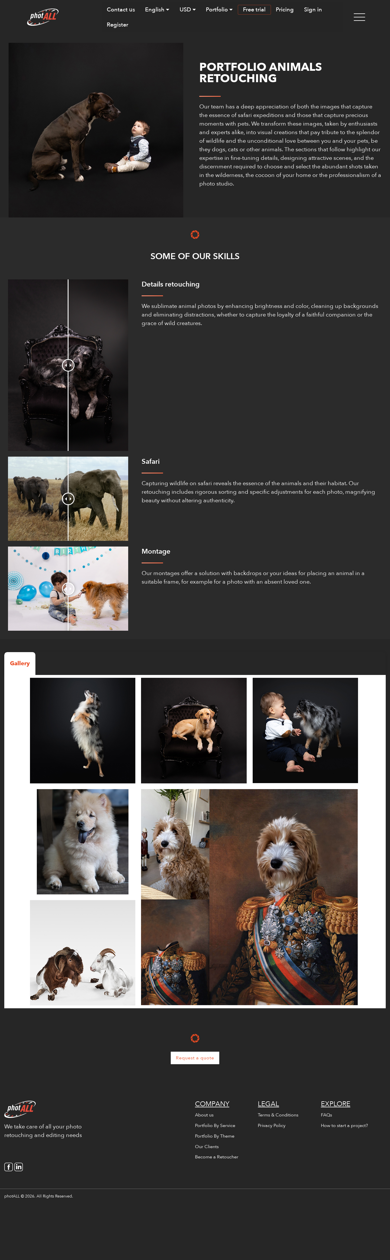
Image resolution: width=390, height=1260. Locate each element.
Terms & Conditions (278, 1115)
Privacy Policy (272, 1125)
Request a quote (195, 1058)
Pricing (285, 9)
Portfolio (217, 9)
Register (117, 25)
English (154, 9)
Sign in (313, 9)
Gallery (20, 663)
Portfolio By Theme (214, 1136)
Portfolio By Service (215, 1125)
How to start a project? (344, 1125)
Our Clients (207, 1147)
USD (185, 9)
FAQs (326, 1115)
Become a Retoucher (216, 1157)
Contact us (121, 9)
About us (204, 1115)
